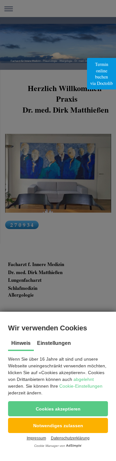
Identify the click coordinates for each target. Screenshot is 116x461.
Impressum (36, 438)
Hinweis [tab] (21, 343)
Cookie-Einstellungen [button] (80, 386)
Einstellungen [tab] (54, 343)
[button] (58, 408)
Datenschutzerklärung (70, 438)
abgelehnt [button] (83, 379)
